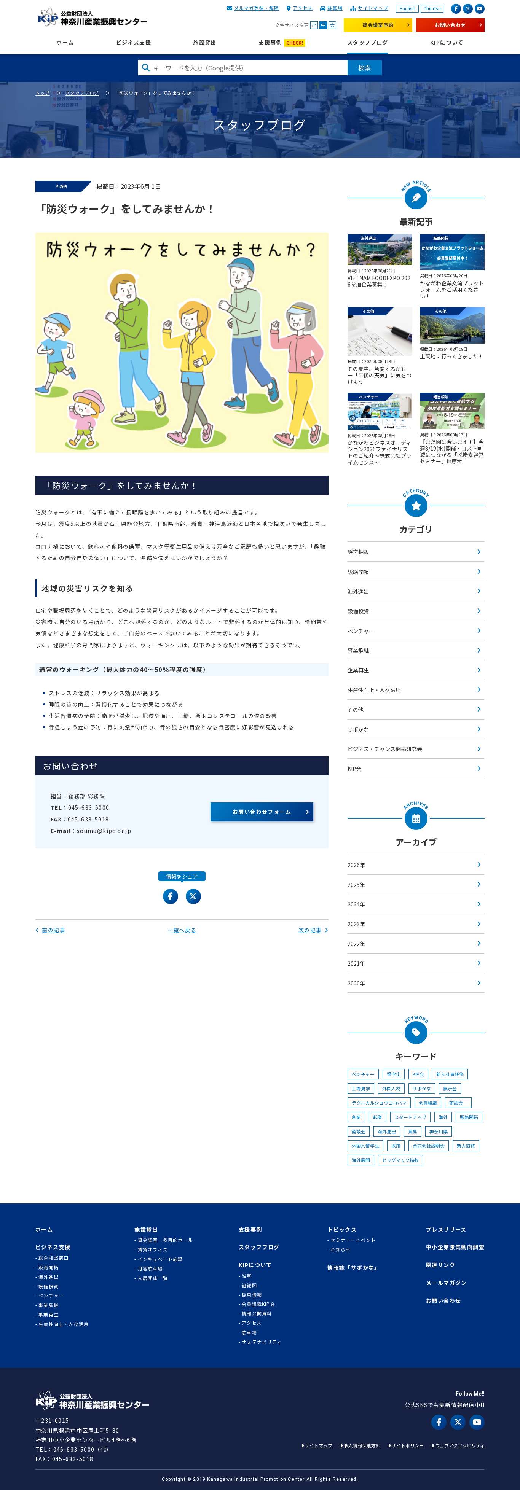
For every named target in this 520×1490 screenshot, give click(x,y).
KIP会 (354, 768)
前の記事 (53, 930)
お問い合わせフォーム (262, 811)
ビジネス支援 (133, 42)
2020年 (356, 983)
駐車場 (335, 8)
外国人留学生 (365, 1145)
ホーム (65, 42)
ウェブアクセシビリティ (460, 1445)
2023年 (356, 924)
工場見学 (361, 1088)
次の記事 (310, 930)
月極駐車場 (150, 1269)
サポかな (358, 729)
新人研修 (466, 1145)
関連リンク (440, 1265)
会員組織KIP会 (258, 1304)
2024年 (356, 904)
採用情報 (252, 1295)
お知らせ (340, 1249)
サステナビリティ (262, 1342)
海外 (443, 1117)
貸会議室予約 (378, 25)
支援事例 (280, 42)
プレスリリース (446, 1229)
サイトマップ (373, 8)
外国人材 (391, 1088)
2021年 (356, 963)
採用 (395, 1145)
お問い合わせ (450, 25)
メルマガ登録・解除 (256, 8)
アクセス (303, 8)
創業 (356, 1117)
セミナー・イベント (353, 1240)
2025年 (356, 884)
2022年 (356, 943)
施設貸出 (205, 42)
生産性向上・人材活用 (374, 690)
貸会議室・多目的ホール (165, 1240)
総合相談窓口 (53, 1258)
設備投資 (358, 611)
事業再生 (48, 1315)
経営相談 (358, 552)
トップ (42, 92)
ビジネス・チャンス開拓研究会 (385, 749)
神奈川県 (438, 1131)
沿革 (247, 1276)
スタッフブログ (367, 42)
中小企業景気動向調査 (455, 1247)
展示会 (450, 1088)
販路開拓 (358, 571)
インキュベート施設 (160, 1259)
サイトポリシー (408, 1445)
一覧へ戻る (182, 930)
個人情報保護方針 (362, 1445)
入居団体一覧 (153, 1278)
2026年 (356, 865)
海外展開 (361, 1160)
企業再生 (358, 670)
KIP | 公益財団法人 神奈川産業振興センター (92, 17)
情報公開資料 (257, 1313)
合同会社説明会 (429, 1145)
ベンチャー (361, 631)
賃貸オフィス (153, 1249)
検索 (364, 67)
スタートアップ (410, 1117)
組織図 (249, 1285)
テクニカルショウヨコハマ (379, 1102)
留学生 (393, 1074)
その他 (356, 709)
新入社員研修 (450, 1074)
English (407, 8)
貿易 (412, 1131)
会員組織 (428, 1102)
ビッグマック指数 (400, 1160)
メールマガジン (446, 1283)
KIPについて (447, 42)
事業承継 (358, 650)
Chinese (432, 8)
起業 (377, 1117)
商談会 (458, 1102)
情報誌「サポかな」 (353, 1267)
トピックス (342, 1229)
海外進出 (358, 591)
